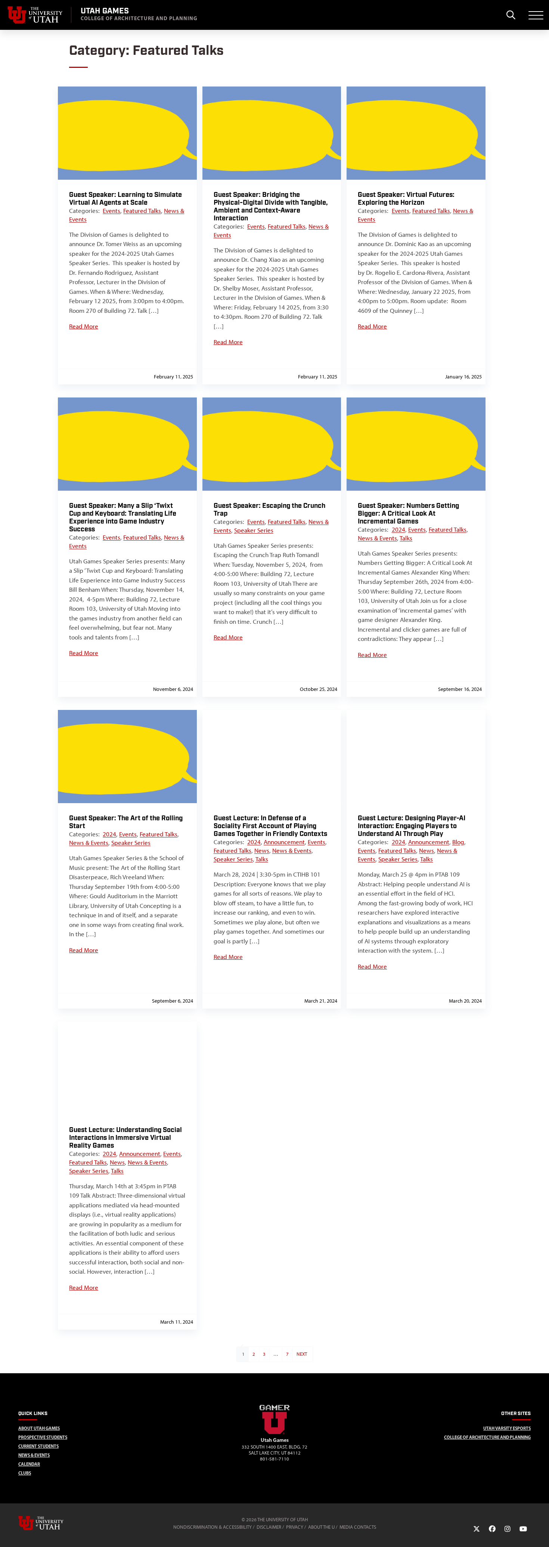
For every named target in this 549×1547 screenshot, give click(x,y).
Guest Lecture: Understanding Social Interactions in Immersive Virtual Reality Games (125, 1138)
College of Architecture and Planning (487, 1437)
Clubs (24, 1473)
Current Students (38, 1446)
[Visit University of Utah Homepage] (35, 15)
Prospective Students (42, 1437)
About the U (321, 1527)
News (261, 850)
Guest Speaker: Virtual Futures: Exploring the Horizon (406, 199)
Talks (406, 538)
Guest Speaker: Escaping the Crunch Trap (269, 509)
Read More (83, 326)
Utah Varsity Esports (507, 1428)
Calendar (29, 1464)
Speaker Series (253, 530)
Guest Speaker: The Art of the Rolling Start (126, 822)
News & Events (377, 538)
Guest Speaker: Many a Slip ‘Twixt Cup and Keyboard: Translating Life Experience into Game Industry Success (122, 517)
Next (302, 1354)
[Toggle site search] (511, 15)
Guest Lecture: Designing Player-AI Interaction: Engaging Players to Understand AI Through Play (411, 826)
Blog (458, 842)
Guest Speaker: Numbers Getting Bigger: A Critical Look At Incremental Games (408, 513)
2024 (398, 529)
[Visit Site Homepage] (274, 1433)
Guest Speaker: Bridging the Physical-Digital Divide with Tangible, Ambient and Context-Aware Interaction (271, 207)
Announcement (284, 842)
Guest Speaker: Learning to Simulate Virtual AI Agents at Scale (125, 199)
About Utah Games (39, 1428)
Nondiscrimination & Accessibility (212, 1527)
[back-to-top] (540, 1532)
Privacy (294, 1527)
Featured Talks (142, 210)
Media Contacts (357, 1527)
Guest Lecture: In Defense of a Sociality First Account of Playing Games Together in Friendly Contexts (270, 826)
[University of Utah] (51, 1523)
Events (111, 210)
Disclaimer (269, 1527)
